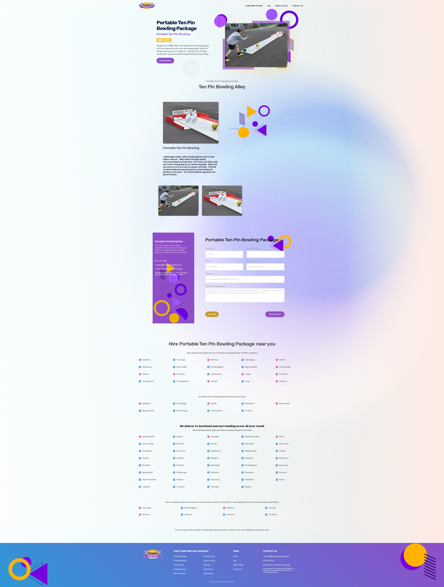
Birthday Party (209, 556)
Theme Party (179, 565)
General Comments (215, 286)
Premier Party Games (228, 581)
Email (208, 261)
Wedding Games (180, 569)
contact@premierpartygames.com (276, 556)
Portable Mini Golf (180, 561)
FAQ (234, 561)
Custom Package (180, 556)
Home (235, 556)
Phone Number (254, 249)
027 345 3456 (268, 561)
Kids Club (207, 565)
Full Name (210, 249)
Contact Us (237, 569)
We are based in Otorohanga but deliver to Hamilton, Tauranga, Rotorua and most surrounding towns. (278, 570)
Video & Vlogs (281, 6)
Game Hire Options (254, 6)
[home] (147, 5)
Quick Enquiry (209, 574)
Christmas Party (180, 574)
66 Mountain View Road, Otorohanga (276, 565)
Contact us (297, 6)
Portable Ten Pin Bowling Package (241, 239)
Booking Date (253, 261)
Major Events (208, 569)
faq (268, 6)
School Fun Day (209, 561)
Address (209, 274)
